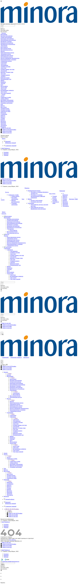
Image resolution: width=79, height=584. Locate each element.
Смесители (16, 419)
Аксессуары (16, 446)
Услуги (8, 457)
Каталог (9, 375)
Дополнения (16, 393)
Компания (9, 482)
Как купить (10, 474)
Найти (2, 564)
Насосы (12, 401)
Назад (9, 373)
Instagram (6, 153)
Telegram (6, 155)
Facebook (6, 152)
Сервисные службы (15, 461)
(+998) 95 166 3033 (6, 128)
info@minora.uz (6, 148)
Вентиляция (13, 379)
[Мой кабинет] (1, 331)
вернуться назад (5, 539)
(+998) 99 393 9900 (7, 131)
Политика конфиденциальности (10, 561)
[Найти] (2, 27)
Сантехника (13, 415)
